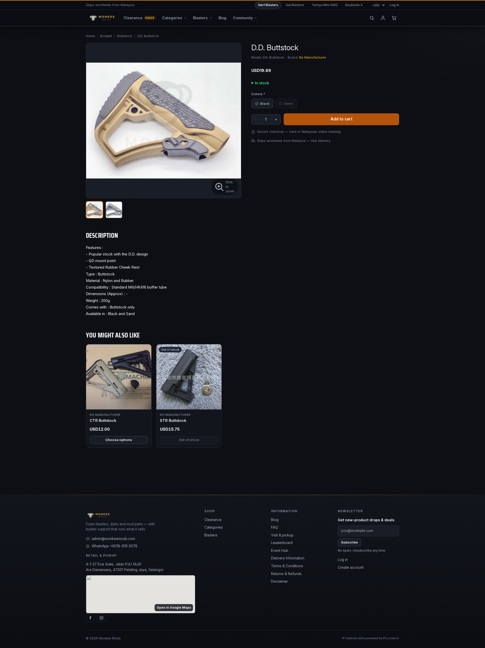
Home (90, 36)
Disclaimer (279, 581)
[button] (163, 120)
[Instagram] (101, 617)
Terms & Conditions (287, 566)
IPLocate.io (391, 638)
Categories (213, 527)
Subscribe (349, 542)
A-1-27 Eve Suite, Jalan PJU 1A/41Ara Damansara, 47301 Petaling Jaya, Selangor (125, 567)
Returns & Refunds (286, 574)
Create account (350, 567)
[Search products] (372, 18)
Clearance (213, 520)
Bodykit (106, 36)
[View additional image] (114, 209)
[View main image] (94, 209)
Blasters (210, 535)
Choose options (118, 440)
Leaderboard (282, 543)
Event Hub (279, 551)
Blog (275, 520)
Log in (394, 5)
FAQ (274, 527)
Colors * (258, 94)
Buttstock (124, 36)
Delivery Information (287, 558)
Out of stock (189, 440)
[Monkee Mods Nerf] (101, 18)
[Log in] (383, 18)
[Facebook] (90, 617)
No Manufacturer (312, 57)
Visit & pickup (282, 535)
